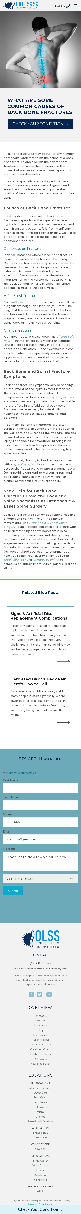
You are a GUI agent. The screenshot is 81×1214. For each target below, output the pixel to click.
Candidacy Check (40, 1044)
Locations (40, 1025)
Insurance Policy (40, 1063)
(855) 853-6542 (16, 560)
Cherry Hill (40, 1180)
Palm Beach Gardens (40, 1121)
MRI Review (40, 1059)
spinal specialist (26, 464)
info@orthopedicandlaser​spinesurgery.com (40, 968)
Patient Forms (40, 1039)
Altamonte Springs (40, 1088)
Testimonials (40, 1035)
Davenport (40, 1092)
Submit (13, 891)
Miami (40, 1112)
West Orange (40, 1165)
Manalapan (40, 1175)
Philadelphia (40, 1132)
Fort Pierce (40, 1102)
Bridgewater (40, 1160)
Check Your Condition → (40, 123)
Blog (40, 1030)
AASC (40, 1191)
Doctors (40, 1020)
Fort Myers (40, 1097)
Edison (40, 1170)
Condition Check (40, 1049)
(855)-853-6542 (40, 963)
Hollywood (40, 1107)
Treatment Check (40, 1054)
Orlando (41, 1116)
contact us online (46, 560)
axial (12, 302)
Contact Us (41, 1015)
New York (40, 1149)
